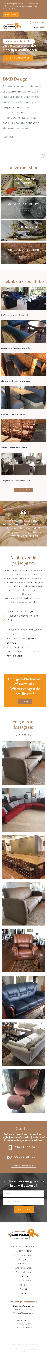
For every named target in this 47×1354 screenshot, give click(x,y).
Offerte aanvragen (18, 58)
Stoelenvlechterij (24, 1272)
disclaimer (38, 1349)
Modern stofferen (23, 1251)
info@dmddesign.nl (24, 1327)
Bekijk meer (23, 490)
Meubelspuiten (23, 1263)
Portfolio (24, 1289)
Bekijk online (23, 735)
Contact (25, 701)
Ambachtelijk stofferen (24, 1246)
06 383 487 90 (25, 1156)
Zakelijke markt (24, 1280)
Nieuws (24, 1285)
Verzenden (23, 1209)
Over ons (23, 1276)
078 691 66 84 (38, 23)
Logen (24, 1259)
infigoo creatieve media (30, 1344)
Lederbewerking (24, 1255)
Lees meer (13, 8)
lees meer (23, 190)
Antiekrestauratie (23, 1268)
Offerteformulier (23, 1165)
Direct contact (12, 64)
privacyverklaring (28, 1349)
